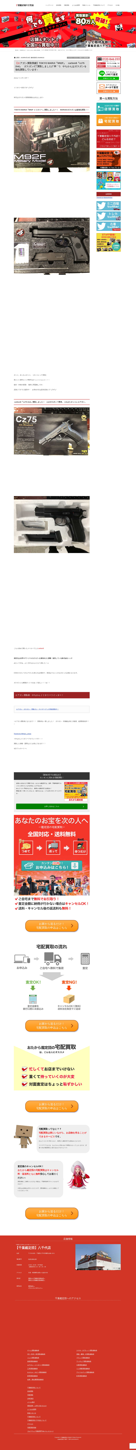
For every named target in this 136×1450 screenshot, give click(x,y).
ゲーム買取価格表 (33, 1350)
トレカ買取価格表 (33, 1358)
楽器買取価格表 (32, 1361)
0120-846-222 (32, 1259)
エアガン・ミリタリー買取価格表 (38, 1365)
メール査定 (31, 1402)
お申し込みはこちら (51, 806)
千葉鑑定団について (34, 1387)
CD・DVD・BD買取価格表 (36, 1354)
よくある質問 (31, 1409)
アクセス (30, 1424)
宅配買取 (30, 1395)
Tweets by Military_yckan (22, 734)
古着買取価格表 (81, 1365)
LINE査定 (30, 1398)
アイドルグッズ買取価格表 (85, 1372)
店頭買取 (30, 1391)
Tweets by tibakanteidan (104, 197)
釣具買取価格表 (81, 1376)
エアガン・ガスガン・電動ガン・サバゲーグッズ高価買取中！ (37, 709)
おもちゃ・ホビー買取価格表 (37, 1372)
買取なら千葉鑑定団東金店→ (36, 1278)
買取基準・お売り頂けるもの (37, 1406)
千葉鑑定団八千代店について (37, 1420)
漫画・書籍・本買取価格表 (85, 1354)
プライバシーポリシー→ (35, 1288)
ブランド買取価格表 (83, 1358)
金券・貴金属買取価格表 (35, 1379)
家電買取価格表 (32, 1376)
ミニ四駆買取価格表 (83, 1368)
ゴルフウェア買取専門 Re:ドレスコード (40, 1431)
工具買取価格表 (32, 1368)
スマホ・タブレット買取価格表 (86, 1350)
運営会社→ (31, 1286)
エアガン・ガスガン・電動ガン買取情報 (78, 57)
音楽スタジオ (31, 1413)
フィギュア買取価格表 (83, 1361)
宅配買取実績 (31, 1427)
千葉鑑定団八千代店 (66, 1437)
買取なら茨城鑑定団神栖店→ (36, 1280)
